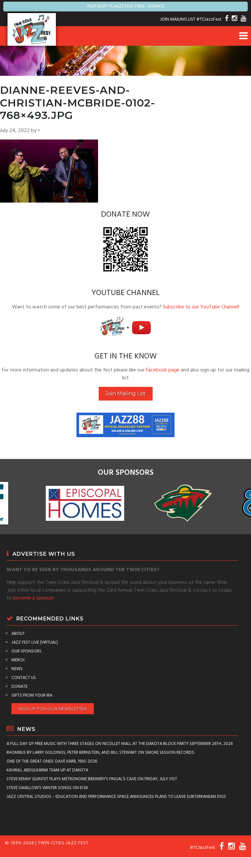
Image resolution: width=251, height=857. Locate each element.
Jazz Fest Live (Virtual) (34, 642)
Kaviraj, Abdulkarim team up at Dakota (47, 770)
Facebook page (162, 370)
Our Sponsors (26, 651)
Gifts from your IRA (31, 695)
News (17, 669)
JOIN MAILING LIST (177, 19)
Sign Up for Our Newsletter (52, 708)
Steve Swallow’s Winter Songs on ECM (47, 787)
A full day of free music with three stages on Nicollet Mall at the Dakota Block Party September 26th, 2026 (120, 743)
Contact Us (23, 677)
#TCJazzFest (209, 19)
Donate (19, 686)
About (18, 633)
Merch (18, 660)
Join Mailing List (126, 393)
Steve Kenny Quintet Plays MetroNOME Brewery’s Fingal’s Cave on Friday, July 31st (92, 779)
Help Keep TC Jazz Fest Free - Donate (126, 6)
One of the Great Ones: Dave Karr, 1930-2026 (52, 761)
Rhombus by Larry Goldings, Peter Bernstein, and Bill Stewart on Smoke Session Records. (101, 752)
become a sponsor (33, 598)
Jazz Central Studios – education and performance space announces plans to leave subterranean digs (116, 796)
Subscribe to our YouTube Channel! (201, 307)
